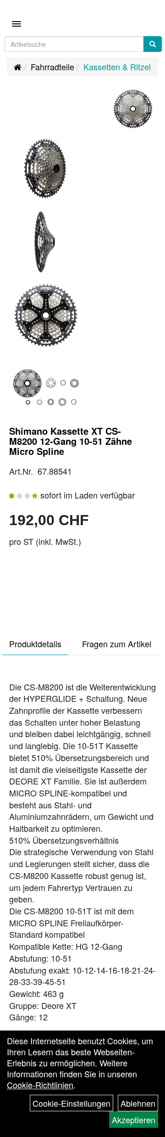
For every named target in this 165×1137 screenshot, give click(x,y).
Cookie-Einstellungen (71, 1103)
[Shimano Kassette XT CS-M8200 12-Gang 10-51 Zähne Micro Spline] (133, 109)
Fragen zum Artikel (116, 644)
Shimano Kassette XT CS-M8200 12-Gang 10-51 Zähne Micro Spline (70, 441)
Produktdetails (35, 644)
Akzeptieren (133, 1120)
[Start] (18, 67)
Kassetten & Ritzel (117, 67)
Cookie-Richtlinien (40, 1085)
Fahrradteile (52, 67)
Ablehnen (138, 1103)
